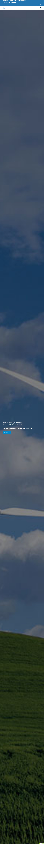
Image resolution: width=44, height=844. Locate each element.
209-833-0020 (12, 2)
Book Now (6, 432)
